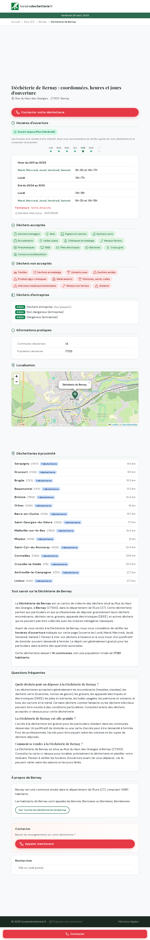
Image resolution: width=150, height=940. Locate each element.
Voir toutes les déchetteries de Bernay (42, 810)
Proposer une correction (67, 921)
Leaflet (114, 424)
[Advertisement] (75, 53)
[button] (75, 395)
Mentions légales (129, 921)
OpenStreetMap (130, 424)
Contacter (77, 934)
